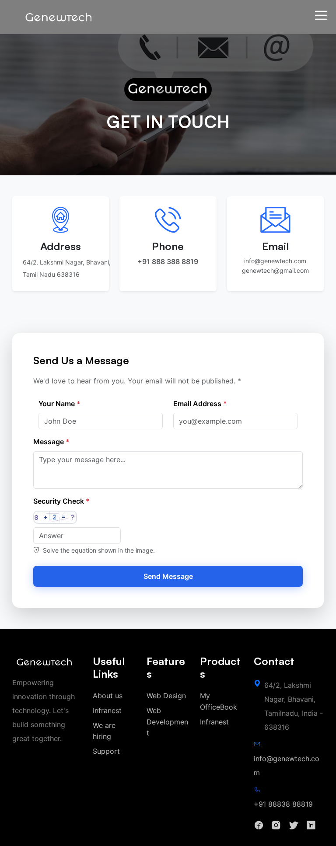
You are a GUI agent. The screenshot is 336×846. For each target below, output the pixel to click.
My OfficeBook (218, 701)
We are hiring (104, 731)
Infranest (107, 710)
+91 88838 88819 (283, 804)
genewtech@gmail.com (275, 270)
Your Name (59, 403)
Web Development (167, 721)
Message (51, 441)
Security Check (61, 501)
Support (106, 751)
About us (107, 695)
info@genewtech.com (275, 261)
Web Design (166, 695)
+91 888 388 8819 (167, 261)
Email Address (200, 403)
